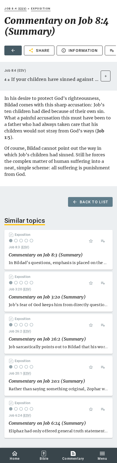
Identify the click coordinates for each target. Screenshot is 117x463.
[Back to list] (13, 50)
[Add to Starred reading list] (90, 241)
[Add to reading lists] (102, 241)
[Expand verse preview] (105, 76)
